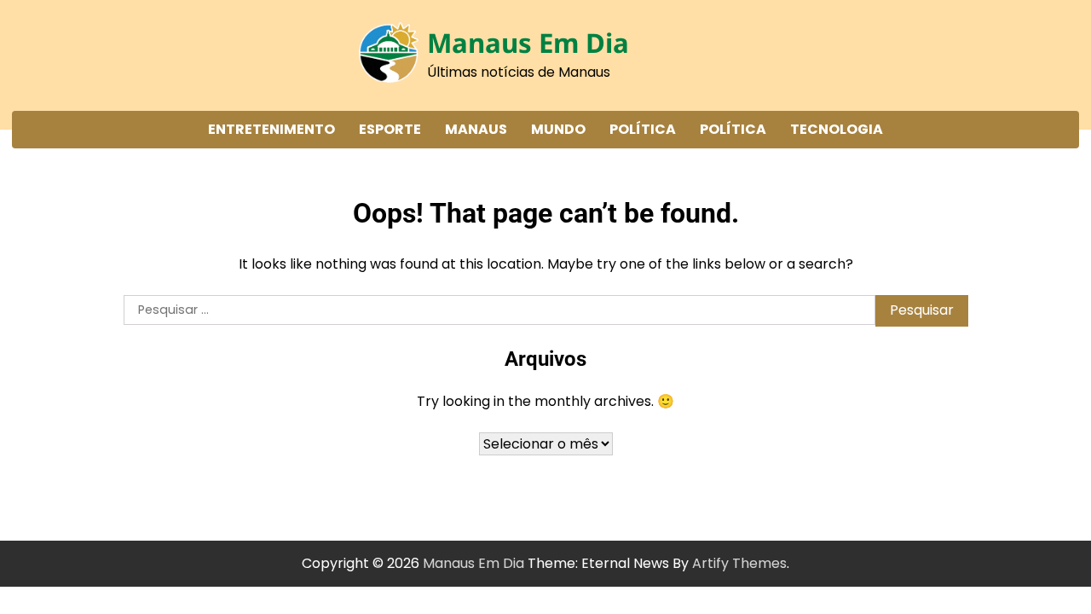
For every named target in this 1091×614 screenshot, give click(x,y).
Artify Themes (739, 563)
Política (642, 129)
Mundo (558, 129)
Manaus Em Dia (528, 43)
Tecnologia (836, 129)
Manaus (476, 129)
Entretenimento (271, 129)
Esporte (390, 129)
